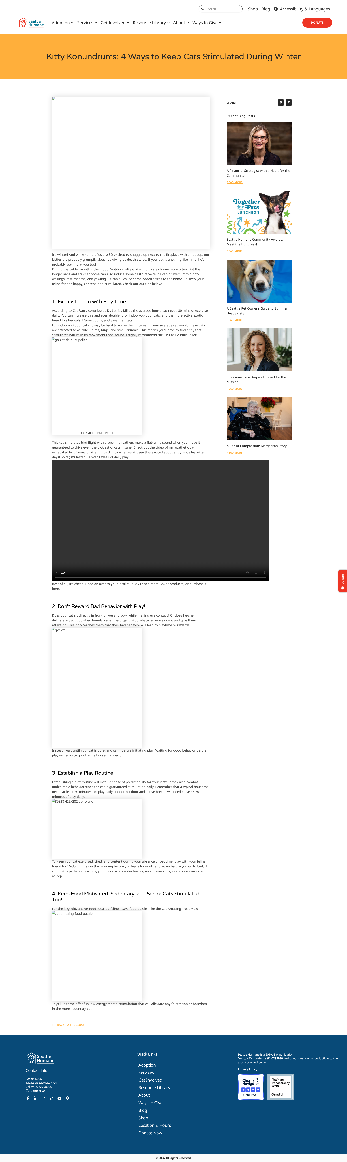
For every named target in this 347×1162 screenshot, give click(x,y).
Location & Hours (154, 1125)
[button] (281, 102)
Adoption (61, 22)
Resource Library (149, 22)
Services (85, 22)
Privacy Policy (247, 1069)
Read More (235, 182)
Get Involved (113, 22)
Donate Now (150, 1133)
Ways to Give (205, 22)
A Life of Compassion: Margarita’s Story (257, 446)
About (179, 22)
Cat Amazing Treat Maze (180, 908)
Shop (253, 9)
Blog (265, 9)
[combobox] (221, 8)
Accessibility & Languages (304, 9)
